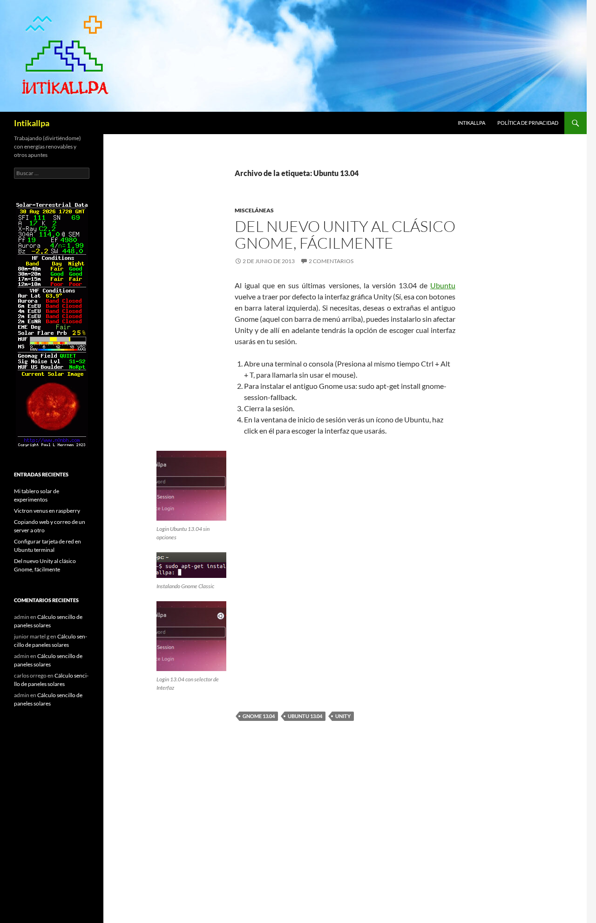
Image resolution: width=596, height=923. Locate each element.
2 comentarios (331, 261)
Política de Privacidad (527, 123)
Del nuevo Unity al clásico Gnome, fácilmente (345, 234)
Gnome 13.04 (259, 716)
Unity (343, 716)
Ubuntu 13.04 (305, 716)
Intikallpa (31, 123)
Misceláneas (254, 210)
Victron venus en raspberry (47, 510)
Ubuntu (442, 285)
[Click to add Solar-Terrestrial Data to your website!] (52, 323)
